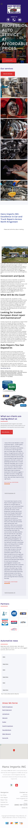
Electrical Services (11, 373)
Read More (5, 664)
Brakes (2, 370)
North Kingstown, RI (10, 493)
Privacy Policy (22, 817)
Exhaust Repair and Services (12, 370)
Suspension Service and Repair (9, 372)
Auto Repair (4, 797)
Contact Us (4, 802)
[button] (14, 750)
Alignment (11, 375)
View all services (7, 73)
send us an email (22, 366)
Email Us (24, 807)
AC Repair (10, 376)
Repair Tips (4, 800)
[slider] (7, 483)
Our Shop (3, 795)
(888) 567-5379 (15, 290)
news (4, 656)
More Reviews (6, 432)
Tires (21, 370)
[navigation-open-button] (2, 4)
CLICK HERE (9, 60)
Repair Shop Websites (18, 815)
